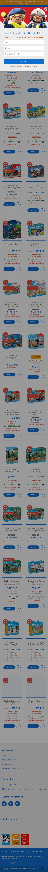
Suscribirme (24, 61)
